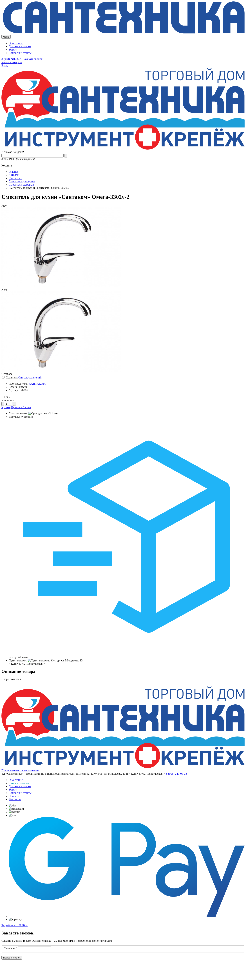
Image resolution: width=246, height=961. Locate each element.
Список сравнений (30, 377)
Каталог (14, 174)
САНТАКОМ (37, 383)
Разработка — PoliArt (14, 925)
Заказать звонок (33, 58)
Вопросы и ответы (20, 52)
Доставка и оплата (20, 46)
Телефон (10, 948)
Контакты (15, 799)
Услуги (13, 49)
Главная (13, 171)
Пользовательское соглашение (20, 770)
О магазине (16, 43)
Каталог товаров (11, 62)
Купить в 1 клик (21, 407)
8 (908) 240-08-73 (11, 58)
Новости (14, 796)
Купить (5, 407)
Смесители (15, 178)
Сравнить (11, 377)
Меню (6, 36)
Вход (4, 65)
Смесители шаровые (21, 184)
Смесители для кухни (22, 181)
